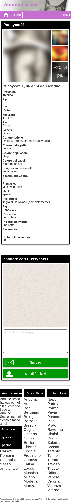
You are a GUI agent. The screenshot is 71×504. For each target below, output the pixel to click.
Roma (52, 438)
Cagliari (30, 430)
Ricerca (17, 15)
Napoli (52, 399)
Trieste (53, 468)
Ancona (30, 399)
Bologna (31, 417)
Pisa (51, 421)
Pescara (54, 417)
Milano (29, 477)
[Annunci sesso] (6, 15)
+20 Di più (60, 71)
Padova (54, 404)
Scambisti (8, 460)
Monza (29, 486)
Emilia (29, 442)
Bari (27, 408)
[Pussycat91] (27, 56)
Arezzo (30, 404)
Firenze (30, 447)
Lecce (29, 468)
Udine (52, 473)
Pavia (52, 412)
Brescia (30, 425)
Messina (31, 473)
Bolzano (31, 421)
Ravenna (55, 430)
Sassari (53, 447)
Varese (53, 477)
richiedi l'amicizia (35, 373)
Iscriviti (66, 15)
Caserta (30, 434)
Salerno (54, 442)
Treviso (53, 464)
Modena (31, 481)
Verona (53, 481)
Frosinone (32, 455)
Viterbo (53, 490)
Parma (53, 408)
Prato (51, 425)
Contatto (15, 501)
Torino (52, 455)
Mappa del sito (32, 499)
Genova (30, 460)
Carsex (6, 451)
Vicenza (54, 486)
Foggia (30, 451)
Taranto (53, 451)
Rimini (52, 434)
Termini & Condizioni (47, 499)
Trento (52, 460)
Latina (29, 464)
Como (29, 438)
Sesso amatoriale (9, 466)
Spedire (35, 362)
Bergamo (31, 412)
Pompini (7, 455)
